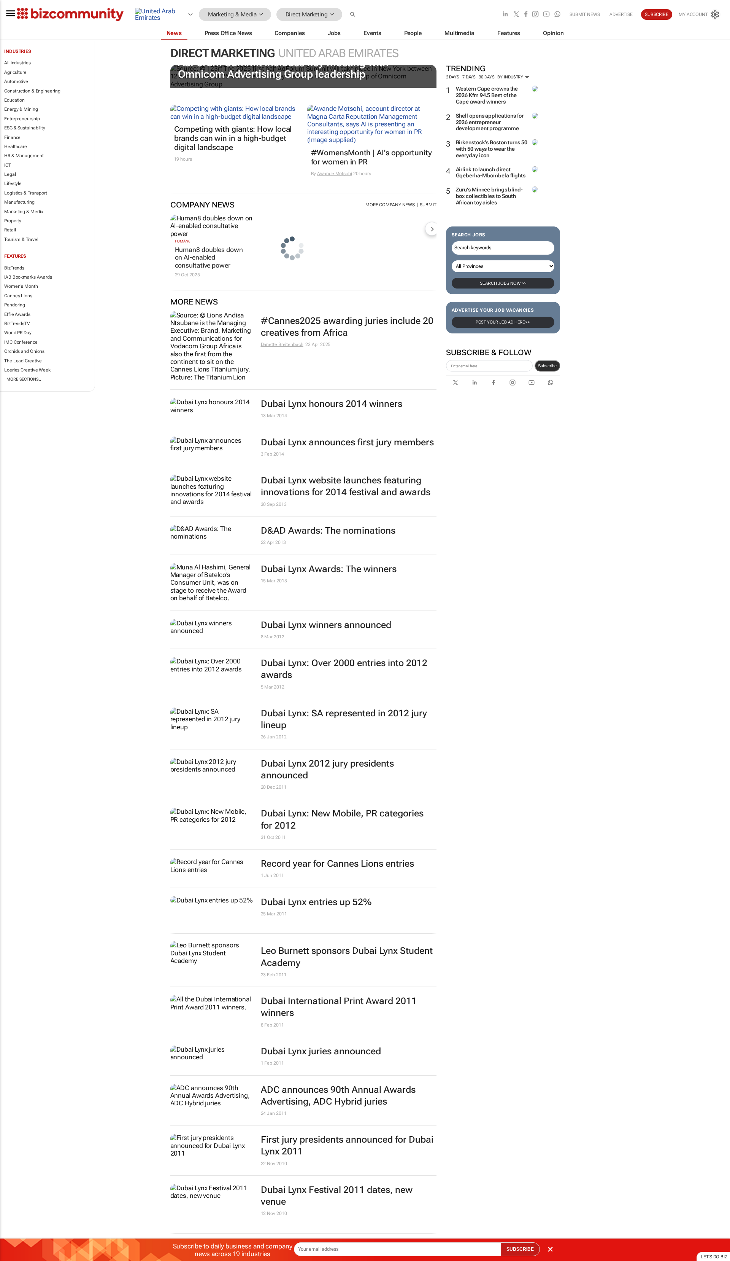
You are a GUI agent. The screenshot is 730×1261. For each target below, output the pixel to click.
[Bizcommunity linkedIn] (505, 15)
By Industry (510, 77)
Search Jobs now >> (503, 283)
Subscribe (547, 365)
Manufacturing (19, 202)
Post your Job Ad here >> (503, 322)
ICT (7, 165)
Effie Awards (17, 314)
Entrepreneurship (22, 118)
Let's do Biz (714, 1256)
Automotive (16, 81)
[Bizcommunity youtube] (546, 15)
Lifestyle (13, 183)
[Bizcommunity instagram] (535, 15)
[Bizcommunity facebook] (526, 15)
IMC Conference (21, 342)
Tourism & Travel (21, 239)
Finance (12, 137)
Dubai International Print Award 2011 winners (339, 1007)
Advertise (621, 14)
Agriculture (15, 72)
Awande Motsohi (334, 173)
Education (14, 100)
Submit (428, 204)
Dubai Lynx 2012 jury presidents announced (327, 769)
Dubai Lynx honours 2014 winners (331, 404)
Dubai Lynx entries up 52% (316, 902)
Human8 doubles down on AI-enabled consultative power (209, 257)
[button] (354, 15)
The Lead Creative (23, 360)
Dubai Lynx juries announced (321, 1051)
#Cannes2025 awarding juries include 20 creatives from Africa (347, 327)
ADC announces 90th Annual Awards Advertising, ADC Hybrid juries (338, 1095)
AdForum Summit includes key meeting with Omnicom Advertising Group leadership (283, 68)
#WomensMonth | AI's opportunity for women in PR (371, 157)
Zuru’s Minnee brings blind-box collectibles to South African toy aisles (489, 196)
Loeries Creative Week (27, 370)
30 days (486, 77)
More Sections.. (23, 379)
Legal (10, 174)
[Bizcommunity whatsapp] (557, 15)
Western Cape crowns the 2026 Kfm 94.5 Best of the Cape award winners (487, 95)
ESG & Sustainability (24, 128)
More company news (390, 204)
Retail (10, 230)
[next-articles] (432, 229)
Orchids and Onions (24, 351)
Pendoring (14, 305)
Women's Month (21, 286)
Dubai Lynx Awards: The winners (329, 569)
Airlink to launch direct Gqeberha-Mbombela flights (491, 172)
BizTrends (14, 268)
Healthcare (15, 146)
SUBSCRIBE (520, 1249)
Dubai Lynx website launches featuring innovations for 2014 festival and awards (345, 486)
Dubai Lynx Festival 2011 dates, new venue (337, 1195)
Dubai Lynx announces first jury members (347, 442)
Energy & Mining (21, 109)
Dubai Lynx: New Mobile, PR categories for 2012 (342, 819)
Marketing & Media (23, 211)
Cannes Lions (18, 295)
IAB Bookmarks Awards (28, 277)
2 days (452, 77)
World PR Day (18, 332)
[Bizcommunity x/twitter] (516, 15)
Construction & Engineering (32, 91)
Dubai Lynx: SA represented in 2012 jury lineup (344, 719)
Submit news (585, 14)
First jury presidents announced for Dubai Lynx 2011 (347, 1145)
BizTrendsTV (17, 323)
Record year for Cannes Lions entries (337, 863)
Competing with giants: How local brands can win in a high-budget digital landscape (233, 138)
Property (12, 220)
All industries (17, 62)
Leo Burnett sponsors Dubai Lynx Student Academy (347, 956)
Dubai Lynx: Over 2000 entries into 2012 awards (344, 669)
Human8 (182, 241)
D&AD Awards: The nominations (328, 530)
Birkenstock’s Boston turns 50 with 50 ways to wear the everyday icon (491, 148)
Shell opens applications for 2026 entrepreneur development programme (490, 122)
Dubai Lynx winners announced (326, 625)
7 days (469, 77)
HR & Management (24, 155)
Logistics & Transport (25, 193)
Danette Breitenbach (282, 344)
